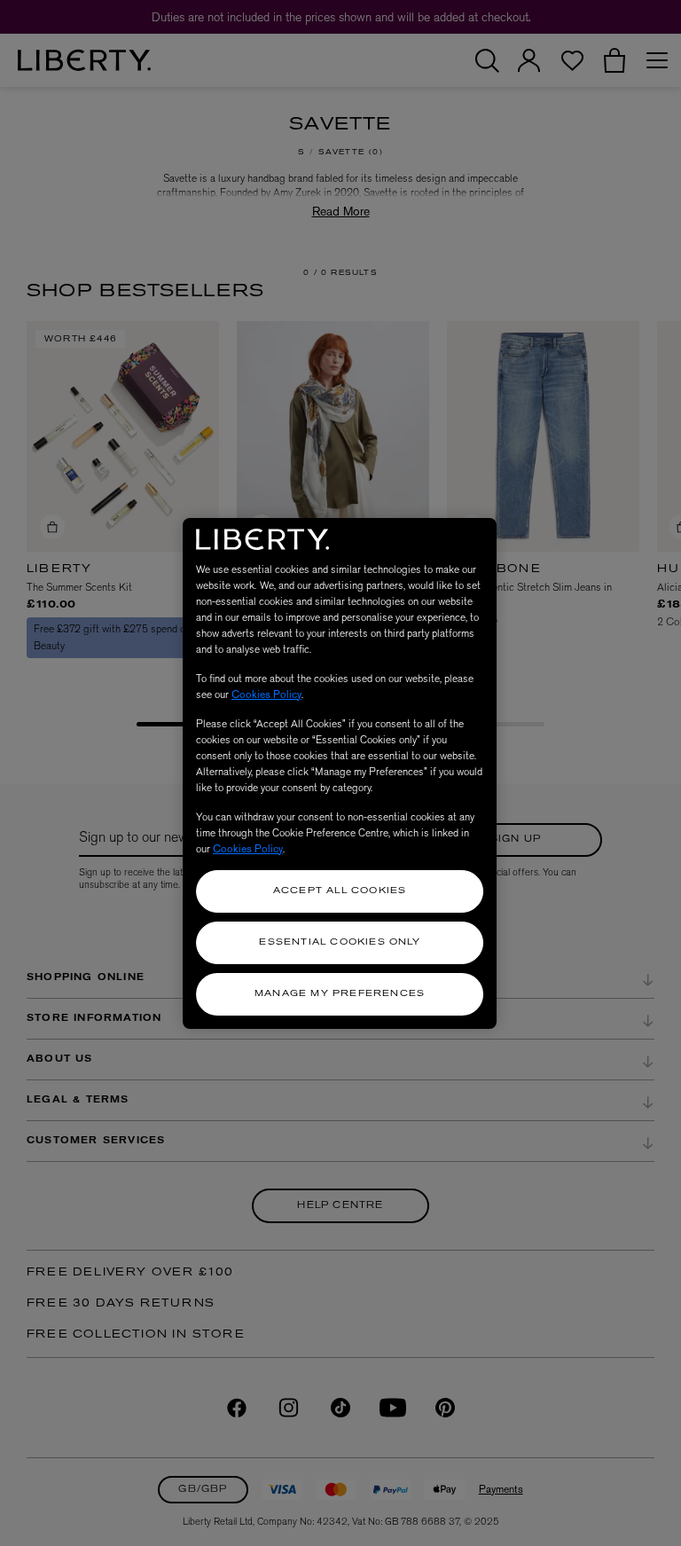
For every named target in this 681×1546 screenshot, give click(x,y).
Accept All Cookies (340, 891)
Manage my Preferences (339, 994)
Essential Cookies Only (339, 942)
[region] (340, 773)
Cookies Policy (266, 694)
